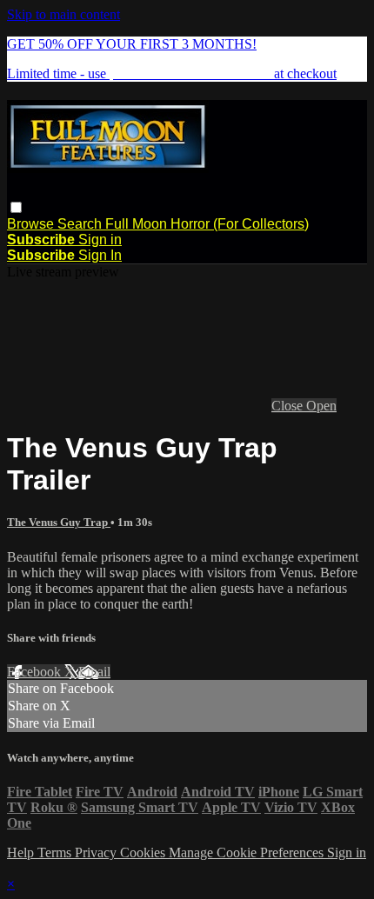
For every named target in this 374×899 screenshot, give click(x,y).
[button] (16, 207)
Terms (56, 852)
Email (94, 671)
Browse (32, 223)
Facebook (35, 671)
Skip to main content (63, 14)
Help (22, 852)
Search (81, 223)
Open (321, 405)
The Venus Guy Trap (58, 522)
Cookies (144, 852)
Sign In (100, 255)
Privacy (97, 852)
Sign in (100, 239)
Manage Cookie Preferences (248, 852)
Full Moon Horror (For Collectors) (207, 223)
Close (288, 405)
